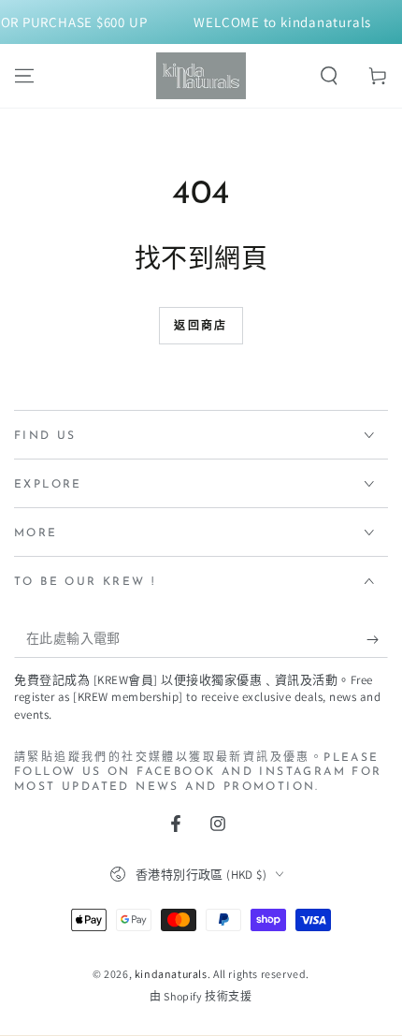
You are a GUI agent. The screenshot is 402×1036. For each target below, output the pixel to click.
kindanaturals (171, 974)
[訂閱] (377, 639)
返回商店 (201, 326)
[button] (329, 76)
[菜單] (24, 76)
